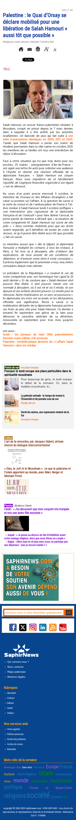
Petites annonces (15, 734)
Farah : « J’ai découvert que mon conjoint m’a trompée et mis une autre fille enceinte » (36, 511)
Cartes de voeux (15, 744)
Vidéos (10, 713)
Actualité (11, 693)
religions (15, 796)
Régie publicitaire (16, 671)
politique (13, 787)
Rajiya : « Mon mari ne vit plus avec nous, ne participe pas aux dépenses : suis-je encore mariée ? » (36, 543)
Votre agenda (13, 729)
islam (46, 773)
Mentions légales (16, 676)
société (38, 795)
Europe (52, 766)
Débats (10, 703)
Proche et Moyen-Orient (51, 788)
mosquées (39, 781)
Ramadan (11, 749)
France (65, 766)
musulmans (61, 780)
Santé (10, 708)
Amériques (9, 767)
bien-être (27, 767)
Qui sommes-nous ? (18, 661)
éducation (39, 767)
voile (65, 797)
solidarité (56, 797)
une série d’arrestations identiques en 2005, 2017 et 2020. (38, 137)
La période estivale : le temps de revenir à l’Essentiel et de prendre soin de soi (42, 397)
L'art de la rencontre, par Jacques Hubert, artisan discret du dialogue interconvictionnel (33, 443)
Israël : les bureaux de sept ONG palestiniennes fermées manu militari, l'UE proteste (38, 336)
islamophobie (64, 774)
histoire (9, 774)
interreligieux (26, 774)
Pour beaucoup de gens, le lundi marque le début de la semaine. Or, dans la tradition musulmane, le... (46, 383)
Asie (18, 767)
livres (7, 781)
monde (21, 780)
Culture (10, 698)
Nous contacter (15, 666)
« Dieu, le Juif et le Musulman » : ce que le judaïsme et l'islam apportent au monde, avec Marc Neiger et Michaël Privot (37, 472)
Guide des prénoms (16, 739)
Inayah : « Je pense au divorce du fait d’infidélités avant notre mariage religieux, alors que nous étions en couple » (35, 536)
